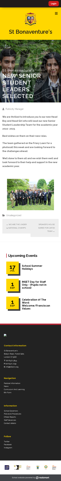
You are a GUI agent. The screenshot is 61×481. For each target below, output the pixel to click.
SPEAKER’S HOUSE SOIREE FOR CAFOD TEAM (46, 227)
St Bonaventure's (30, 32)
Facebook (8, 445)
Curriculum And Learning (14, 389)
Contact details (10, 423)
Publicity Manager (15, 109)
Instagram (8, 448)
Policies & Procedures (12, 414)
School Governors (11, 411)
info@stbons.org (11, 367)
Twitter (7, 442)
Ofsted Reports (10, 417)
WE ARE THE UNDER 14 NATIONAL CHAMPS (16, 226)
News (6, 386)
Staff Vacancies (10, 420)
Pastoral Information (12, 383)
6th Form (7, 393)
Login (53, 3)
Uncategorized (13, 215)
